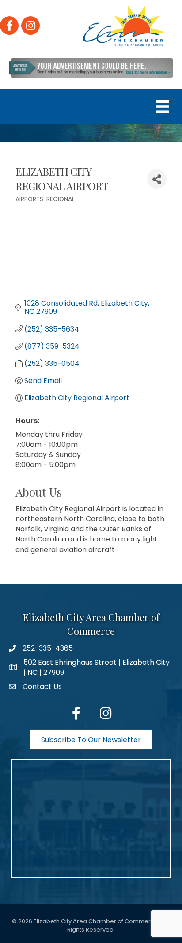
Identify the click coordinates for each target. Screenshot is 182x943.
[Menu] (163, 106)
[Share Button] (157, 179)
